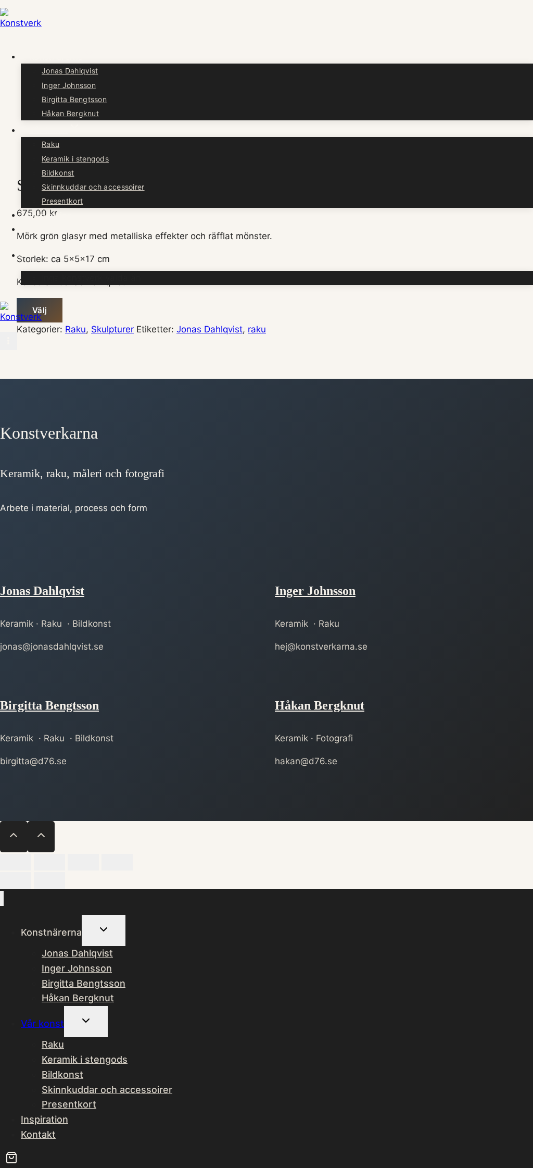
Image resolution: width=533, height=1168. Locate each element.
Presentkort (62, 200)
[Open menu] (8, 341)
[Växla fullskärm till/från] (49, 862)
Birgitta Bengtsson (74, 99)
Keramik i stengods (75, 158)
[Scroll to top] (14, 836)
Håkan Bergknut (70, 113)
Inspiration (50, 214)
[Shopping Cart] (27, 255)
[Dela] (83, 862)
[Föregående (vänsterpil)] (15, 880)
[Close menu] (2, 898)
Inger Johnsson (69, 85)
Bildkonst (58, 172)
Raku (50, 144)
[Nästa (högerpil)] (49, 880)
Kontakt (44, 228)
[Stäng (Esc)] (117, 862)
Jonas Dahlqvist (70, 70)
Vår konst (42, 1023)
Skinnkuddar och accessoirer (93, 186)
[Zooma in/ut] (15, 862)
